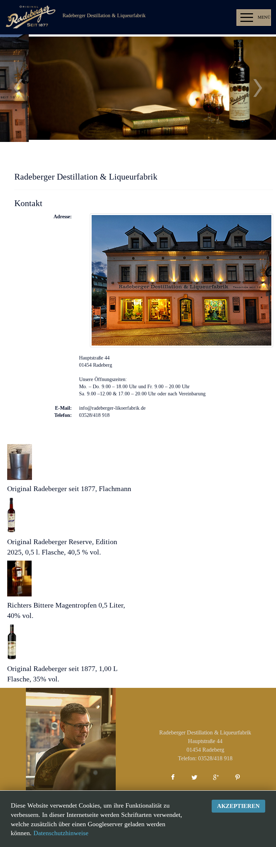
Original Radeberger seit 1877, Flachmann (69, 489)
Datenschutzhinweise (60, 833)
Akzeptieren (238, 806)
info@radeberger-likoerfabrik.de (112, 408)
